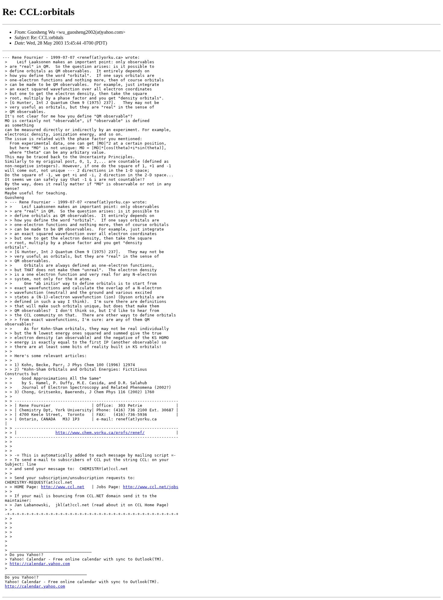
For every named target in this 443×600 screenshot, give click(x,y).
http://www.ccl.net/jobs (150, 487)
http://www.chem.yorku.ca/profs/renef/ (100, 432)
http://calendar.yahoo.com (40, 563)
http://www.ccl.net (62, 487)
